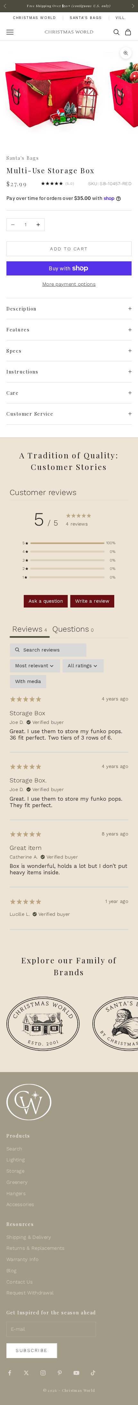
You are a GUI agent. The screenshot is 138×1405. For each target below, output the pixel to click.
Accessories (20, 1204)
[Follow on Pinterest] (59, 1373)
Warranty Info (22, 1259)
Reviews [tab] (29, 629)
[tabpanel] (69, 786)
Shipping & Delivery (28, 1237)
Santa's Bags (86, 18)
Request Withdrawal (30, 1293)
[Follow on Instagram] (43, 1373)
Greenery (17, 1182)
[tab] (73, 630)
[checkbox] (28, 681)
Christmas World (34, 18)
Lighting (15, 1160)
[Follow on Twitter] (26, 1373)
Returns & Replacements (35, 1248)
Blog (11, 1271)
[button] (69, 543)
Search (14, 1149)
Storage (15, 1171)
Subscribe (32, 1350)
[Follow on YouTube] (76, 1373)
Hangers (16, 1193)
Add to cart (69, 248)
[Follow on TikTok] (93, 1373)
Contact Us (19, 1282)
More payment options (69, 284)
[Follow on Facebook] (9, 1373)
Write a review (92, 601)
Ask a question (46, 601)
